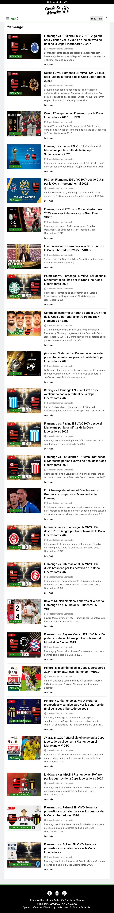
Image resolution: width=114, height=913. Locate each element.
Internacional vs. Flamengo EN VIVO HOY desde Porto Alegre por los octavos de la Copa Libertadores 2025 (74, 531)
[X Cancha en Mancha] (64, 893)
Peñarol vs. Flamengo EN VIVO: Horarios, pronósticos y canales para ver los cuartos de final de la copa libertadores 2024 (74, 704)
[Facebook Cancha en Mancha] (49, 893)
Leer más (48, 64)
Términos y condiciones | (57, 907)
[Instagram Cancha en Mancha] (57, 893)
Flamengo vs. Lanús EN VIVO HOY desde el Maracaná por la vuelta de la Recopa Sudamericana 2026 (72, 150)
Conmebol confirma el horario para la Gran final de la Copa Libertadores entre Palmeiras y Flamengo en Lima (75, 316)
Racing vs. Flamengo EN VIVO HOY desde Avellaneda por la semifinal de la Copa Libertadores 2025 (71, 394)
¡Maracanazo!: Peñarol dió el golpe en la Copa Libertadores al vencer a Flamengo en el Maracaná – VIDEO (74, 741)
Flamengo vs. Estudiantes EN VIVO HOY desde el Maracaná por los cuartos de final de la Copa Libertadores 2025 (75, 461)
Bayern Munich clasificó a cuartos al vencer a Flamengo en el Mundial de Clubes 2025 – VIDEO (74, 605)
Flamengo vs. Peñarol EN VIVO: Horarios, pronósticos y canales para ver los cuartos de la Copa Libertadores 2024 (74, 811)
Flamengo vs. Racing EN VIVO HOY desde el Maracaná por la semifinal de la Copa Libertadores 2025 (73, 427)
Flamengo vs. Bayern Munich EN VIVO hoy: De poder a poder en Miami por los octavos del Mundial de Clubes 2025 (74, 638)
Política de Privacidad (80, 907)
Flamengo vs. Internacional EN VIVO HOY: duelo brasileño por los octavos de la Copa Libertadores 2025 (72, 568)
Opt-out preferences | (33, 907)
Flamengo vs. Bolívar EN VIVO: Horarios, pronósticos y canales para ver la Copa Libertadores (70, 848)
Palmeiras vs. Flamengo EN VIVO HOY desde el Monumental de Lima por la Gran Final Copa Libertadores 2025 (75, 280)
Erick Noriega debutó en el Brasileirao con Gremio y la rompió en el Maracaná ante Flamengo (71, 494)
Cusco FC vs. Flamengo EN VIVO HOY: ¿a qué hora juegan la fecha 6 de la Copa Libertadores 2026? (75, 77)
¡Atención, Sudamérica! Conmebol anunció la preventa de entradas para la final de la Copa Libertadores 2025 (73, 357)
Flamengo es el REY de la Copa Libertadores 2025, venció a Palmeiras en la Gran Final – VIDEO (73, 213)
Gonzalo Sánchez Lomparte (60, 49)
